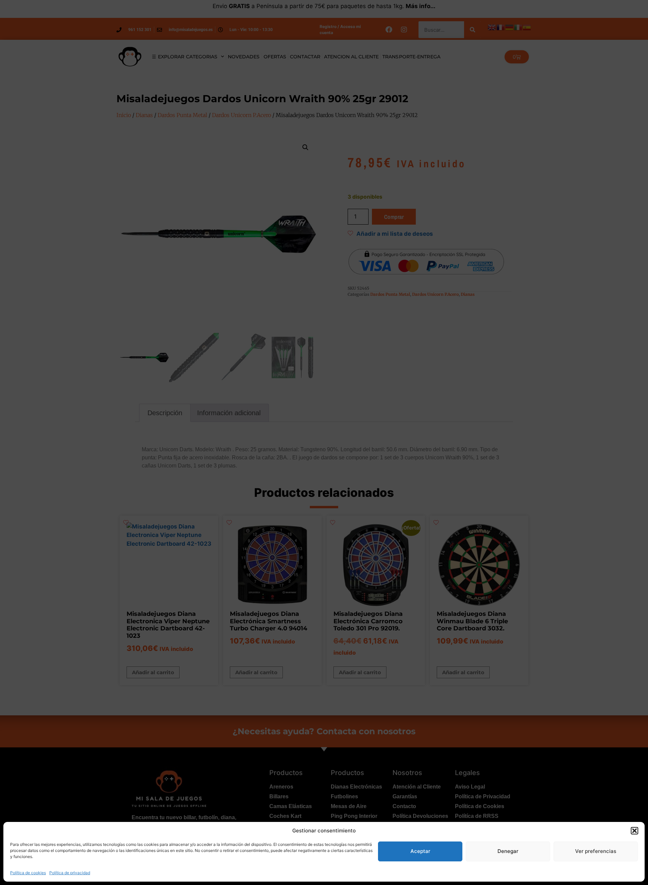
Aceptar (420, 851)
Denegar (507, 851)
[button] (634, 830)
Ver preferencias (595, 851)
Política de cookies (28, 872)
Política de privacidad (69, 872)
